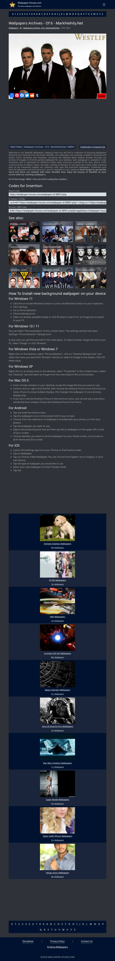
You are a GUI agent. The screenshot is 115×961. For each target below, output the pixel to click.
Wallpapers (13, 28)
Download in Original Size (92, 147)
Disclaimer (28, 941)
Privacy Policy (57, 941)
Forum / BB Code (18, 207)
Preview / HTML (17, 199)
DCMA (101, 96)
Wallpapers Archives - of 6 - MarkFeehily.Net (41, 28)
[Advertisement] (57, 123)
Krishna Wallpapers (57, 947)
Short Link (14, 190)
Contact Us (87, 941)
